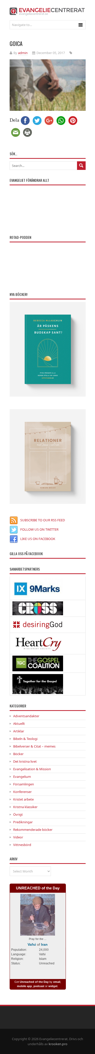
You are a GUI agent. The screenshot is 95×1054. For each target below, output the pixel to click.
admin (23, 52)
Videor (18, 837)
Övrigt (18, 814)
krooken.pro (58, 1044)
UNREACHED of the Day (38, 888)
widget (53, 986)
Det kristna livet (25, 761)
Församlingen (23, 784)
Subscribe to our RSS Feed (42, 520)
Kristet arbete (23, 799)
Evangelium (22, 776)
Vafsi (32, 944)
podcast (38, 986)
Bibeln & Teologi (25, 738)
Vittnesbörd (22, 844)
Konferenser (22, 791)
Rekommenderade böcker (32, 829)
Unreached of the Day (34, 981)
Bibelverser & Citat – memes (34, 746)
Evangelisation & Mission (32, 769)
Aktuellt (19, 723)
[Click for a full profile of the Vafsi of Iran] (37, 933)
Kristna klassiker (25, 807)
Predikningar (23, 822)
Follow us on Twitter (39, 529)
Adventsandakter (26, 716)
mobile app (24, 986)
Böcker (18, 754)
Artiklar (18, 731)
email (56, 981)
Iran (44, 944)
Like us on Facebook (37, 538)
